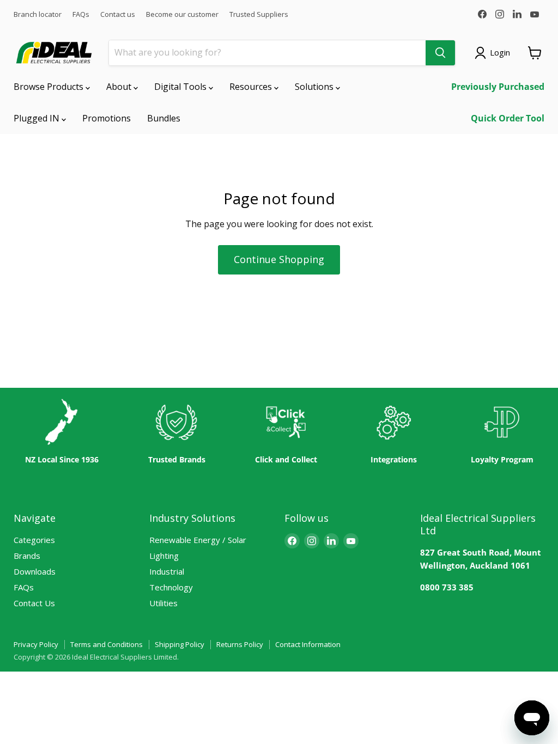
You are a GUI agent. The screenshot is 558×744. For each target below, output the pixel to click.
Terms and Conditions (106, 644)
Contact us (117, 14)
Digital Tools (181, 87)
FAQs (80, 14)
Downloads (35, 571)
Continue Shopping (279, 259)
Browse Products (50, 87)
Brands (27, 555)
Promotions (106, 118)
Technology (171, 587)
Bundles (163, 118)
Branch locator (38, 14)
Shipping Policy (179, 644)
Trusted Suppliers (258, 14)
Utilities (163, 602)
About (120, 87)
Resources (251, 87)
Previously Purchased (497, 87)
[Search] (440, 52)
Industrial (166, 571)
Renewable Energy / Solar (197, 539)
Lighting (164, 555)
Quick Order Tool (507, 118)
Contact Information (308, 644)
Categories (34, 539)
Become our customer (182, 14)
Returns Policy (239, 644)
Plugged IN (38, 118)
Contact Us (34, 602)
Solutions (315, 87)
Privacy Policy (36, 644)
